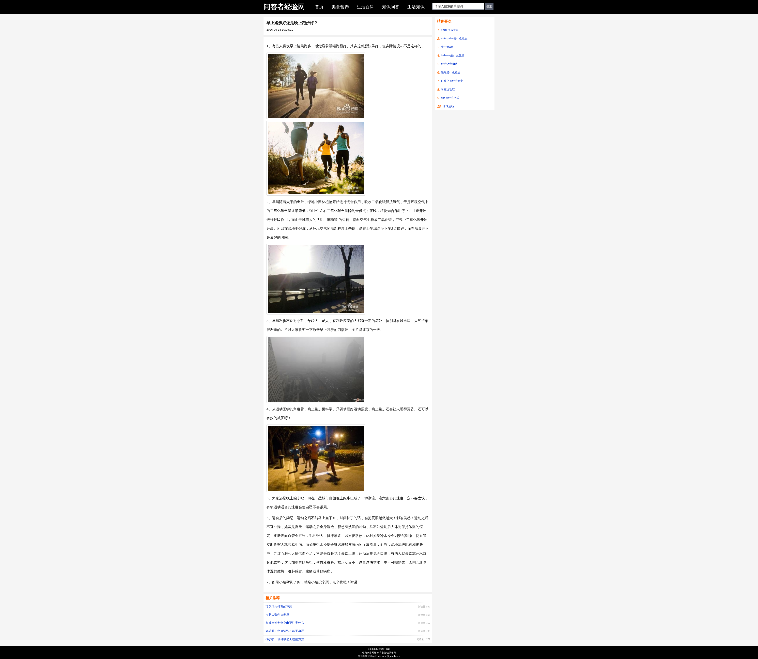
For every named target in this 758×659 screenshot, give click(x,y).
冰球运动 (448, 106)
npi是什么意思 (450, 29)
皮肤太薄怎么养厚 (277, 614)
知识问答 (390, 6)
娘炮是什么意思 (450, 72)
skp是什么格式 (450, 97)
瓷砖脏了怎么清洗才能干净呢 (284, 631)
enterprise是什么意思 (454, 38)
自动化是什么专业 (452, 80)
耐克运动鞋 (448, 89)
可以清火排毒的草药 (278, 606)
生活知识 (416, 6)
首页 (319, 6)
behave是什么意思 (452, 55)
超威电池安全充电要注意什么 (284, 622)
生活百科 (365, 6)
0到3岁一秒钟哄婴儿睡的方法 (284, 639)
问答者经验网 (284, 6)
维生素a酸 (447, 46)
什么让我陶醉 (449, 63)
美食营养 (340, 6)
